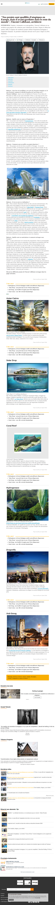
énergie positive (29, 222)
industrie (30, 259)
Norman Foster (39, 207)
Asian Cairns (10, 77)
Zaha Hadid (30, 207)
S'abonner (27, 734)
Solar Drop (10, 79)
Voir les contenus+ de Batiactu (7, 899)
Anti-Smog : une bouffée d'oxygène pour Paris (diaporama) (23, 289)
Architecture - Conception (30, 39)
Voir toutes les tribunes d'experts (27, 764)
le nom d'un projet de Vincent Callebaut (20, 650)
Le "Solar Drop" (19, 399)
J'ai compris (11, 899)
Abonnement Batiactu (5, 897)
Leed (25, 212)
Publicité (2, 895)
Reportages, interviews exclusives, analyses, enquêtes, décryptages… (22, 677)
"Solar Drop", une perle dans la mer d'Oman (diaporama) (23, 287)
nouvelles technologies (14, 129)
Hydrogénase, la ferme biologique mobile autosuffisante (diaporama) (26, 285)
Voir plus (27, 733)
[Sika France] (27, 882)
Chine (16, 220)
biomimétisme (29, 120)
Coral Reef (10, 80)
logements (37, 217)
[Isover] (35, 882)
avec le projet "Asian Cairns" (14, 335)
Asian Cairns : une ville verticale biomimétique (20, 291)
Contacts (2, 893)
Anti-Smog (10, 86)
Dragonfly (10, 84)
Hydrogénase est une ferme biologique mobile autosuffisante (23, 523)
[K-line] (20, 882)
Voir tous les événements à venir (27, 872)
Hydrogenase (11, 82)
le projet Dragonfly (43, 588)
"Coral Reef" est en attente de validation (22, 215)
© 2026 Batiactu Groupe (6, 901)
